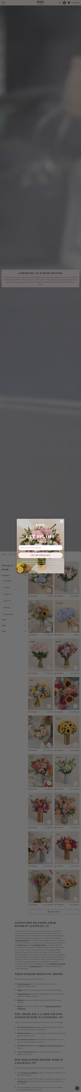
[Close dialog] (61, 521)
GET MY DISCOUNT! (40, 555)
